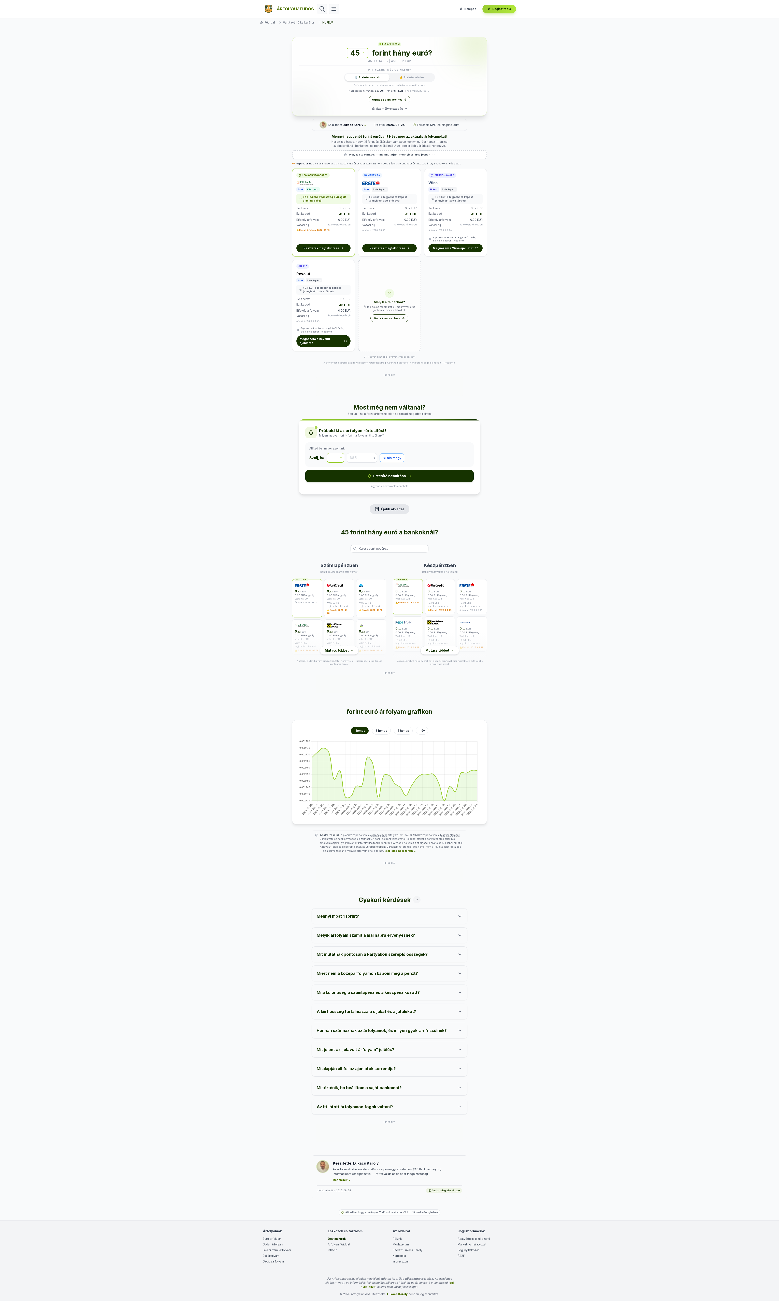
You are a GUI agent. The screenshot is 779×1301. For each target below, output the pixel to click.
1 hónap (359, 730)
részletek (449, 362)
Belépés (470, 9)
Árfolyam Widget (339, 1244)
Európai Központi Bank (379, 846)
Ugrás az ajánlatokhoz (387, 99)
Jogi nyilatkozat (468, 1250)
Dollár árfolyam (273, 1244)
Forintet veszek (367, 77)
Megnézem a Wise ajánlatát (453, 248)
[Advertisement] (389, 386)
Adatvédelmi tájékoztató (474, 1238)
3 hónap (381, 730)
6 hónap (403, 730)
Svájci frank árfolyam (277, 1250)
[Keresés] (322, 9)
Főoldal (270, 22)
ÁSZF (461, 1255)
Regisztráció (501, 9)
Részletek (455, 163)
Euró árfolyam (272, 1238)
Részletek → (342, 1180)
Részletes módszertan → (400, 850)
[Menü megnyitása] (334, 9)
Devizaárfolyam (273, 1261)
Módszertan (401, 1244)
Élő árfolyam (271, 1255)
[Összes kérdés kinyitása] (417, 899)
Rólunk (397, 1238)
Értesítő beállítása (389, 476)
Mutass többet (337, 650)
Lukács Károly (353, 125)
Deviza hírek (337, 1238)
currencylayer (378, 835)
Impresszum (401, 1261)
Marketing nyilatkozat (472, 1244)
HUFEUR (328, 22)
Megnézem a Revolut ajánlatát (315, 341)
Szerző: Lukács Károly (407, 1250)
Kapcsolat (399, 1255)
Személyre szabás (389, 108)
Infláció (332, 1250)
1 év (422, 730)
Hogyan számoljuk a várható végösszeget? (391, 356)
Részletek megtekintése (321, 248)
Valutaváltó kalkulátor (298, 22)
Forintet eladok (411, 77)
